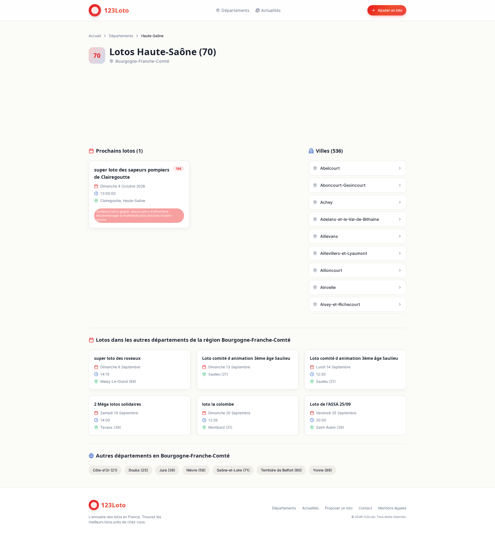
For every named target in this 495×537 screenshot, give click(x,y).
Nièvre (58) (195, 470)
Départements (235, 10)
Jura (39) (167, 470)
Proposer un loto (338, 508)
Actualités (270, 10)
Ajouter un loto (390, 10)
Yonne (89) (322, 470)
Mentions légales (392, 508)
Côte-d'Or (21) (105, 470)
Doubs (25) (138, 470)
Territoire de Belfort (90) (281, 470)
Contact (365, 508)
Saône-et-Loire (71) (233, 470)
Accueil (95, 36)
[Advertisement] (247, 109)
